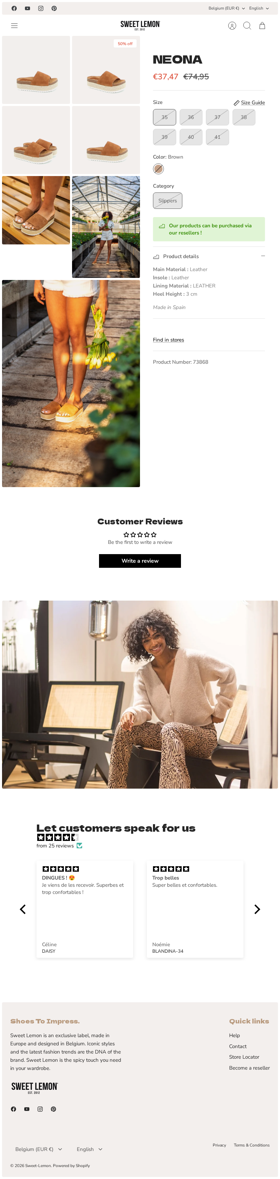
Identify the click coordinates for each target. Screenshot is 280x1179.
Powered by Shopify (71, 1165)
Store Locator (244, 1057)
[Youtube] (27, 8)
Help (234, 1035)
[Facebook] (14, 8)
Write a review (140, 561)
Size (158, 102)
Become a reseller (249, 1067)
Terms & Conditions (252, 1145)
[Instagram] (40, 8)
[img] (143, 837)
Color (168, 156)
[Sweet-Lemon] (140, 25)
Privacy (219, 1145)
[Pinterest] (54, 8)
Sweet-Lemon (38, 1165)
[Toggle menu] (17, 26)
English (256, 8)
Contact (238, 1046)
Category (163, 186)
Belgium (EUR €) (224, 8)
